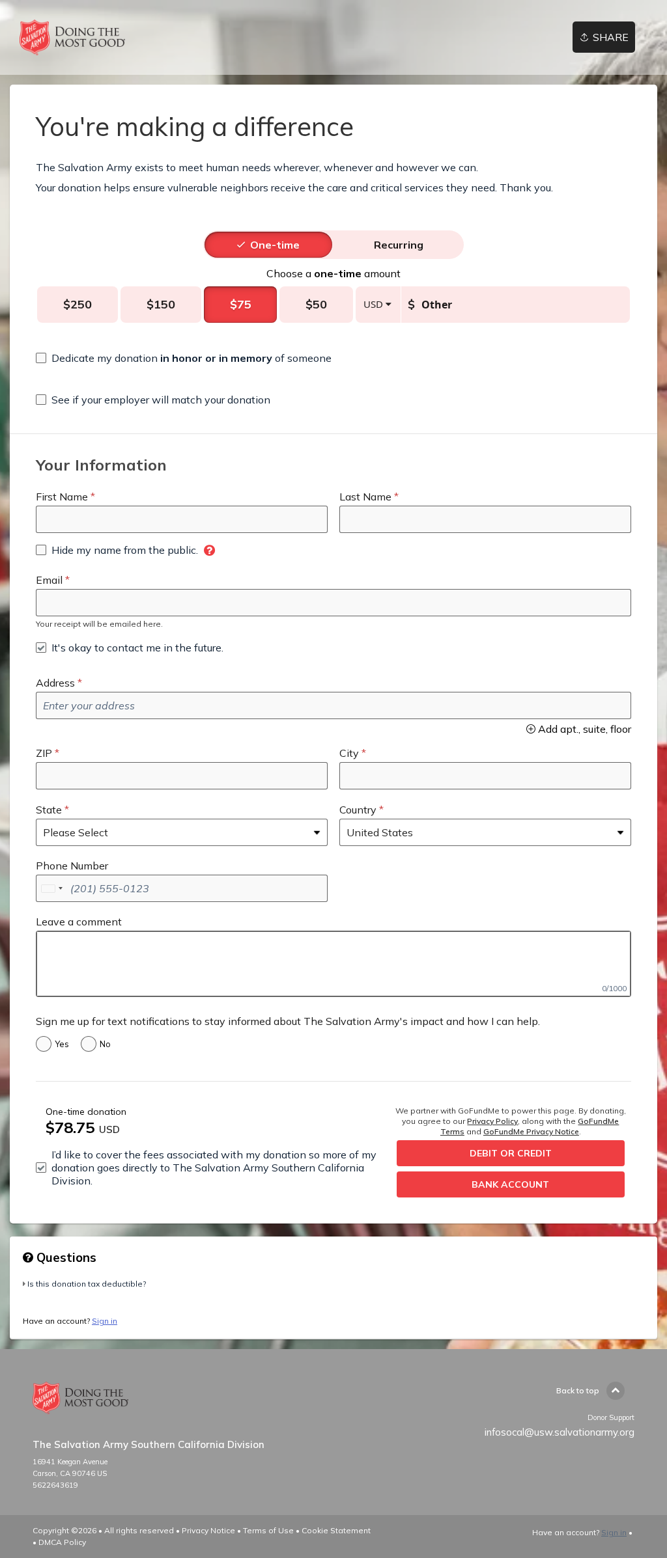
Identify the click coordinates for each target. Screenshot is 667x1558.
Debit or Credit (511, 1153)
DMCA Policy (62, 1542)
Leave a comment (79, 921)
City (349, 752)
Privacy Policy (492, 1121)
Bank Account (510, 1184)
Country (357, 809)
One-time (275, 244)
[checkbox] (184, 358)
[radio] (275, 244)
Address (55, 682)
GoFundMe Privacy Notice (531, 1131)
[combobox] (51, 888)
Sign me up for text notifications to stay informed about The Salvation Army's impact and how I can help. (288, 1021)
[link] (72, 37)
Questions (64, 1257)
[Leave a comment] (333, 963)
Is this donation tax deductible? (86, 1284)
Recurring (398, 244)
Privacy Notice (208, 1530)
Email (49, 579)
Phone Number (72, 865)
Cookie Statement (336, 1530)
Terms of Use (268, 1530)
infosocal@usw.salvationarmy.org (559, 1432)
